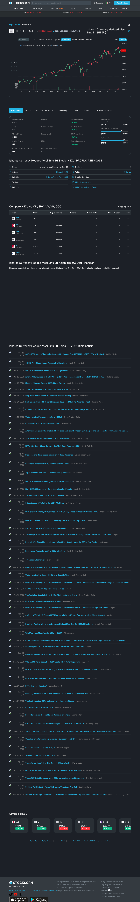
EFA (61, 822)
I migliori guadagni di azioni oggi (112, 893)
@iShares (127, 172)
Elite (100, 8)
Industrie (87, 8)
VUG (17, 822)
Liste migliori (38, 8)
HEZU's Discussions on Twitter (86, 187)
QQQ (18, 252)
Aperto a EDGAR (89, 841)
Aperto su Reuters (103, 841)
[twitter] (129, 25)
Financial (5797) (62, 172)
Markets (57, 8)
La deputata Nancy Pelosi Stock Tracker (71, 885)
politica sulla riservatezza (18, 890)
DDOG (105, 822)
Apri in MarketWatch (74, 841)
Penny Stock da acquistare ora (112, 882)
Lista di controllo (19, 8)
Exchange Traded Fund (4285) (57, 177)
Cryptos (73, 8)
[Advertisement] (70, 103)
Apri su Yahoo (35, 841)
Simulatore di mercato (119, 8)
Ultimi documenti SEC (83, 182)
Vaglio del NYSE (106, 890)
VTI (17, 224)
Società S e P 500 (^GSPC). (110, 888)
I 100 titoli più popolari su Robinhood (70, 888)
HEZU (18, 217)
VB (17, 245)
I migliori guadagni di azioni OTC (112, 885)
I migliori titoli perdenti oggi (110, 896)
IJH (39, 822)
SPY (17, 231)
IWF (82, 822)
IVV (17, 238)
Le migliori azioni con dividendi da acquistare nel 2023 (76, 882)
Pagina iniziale (14, 25)
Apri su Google (47, 841)
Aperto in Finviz (60, 841)
